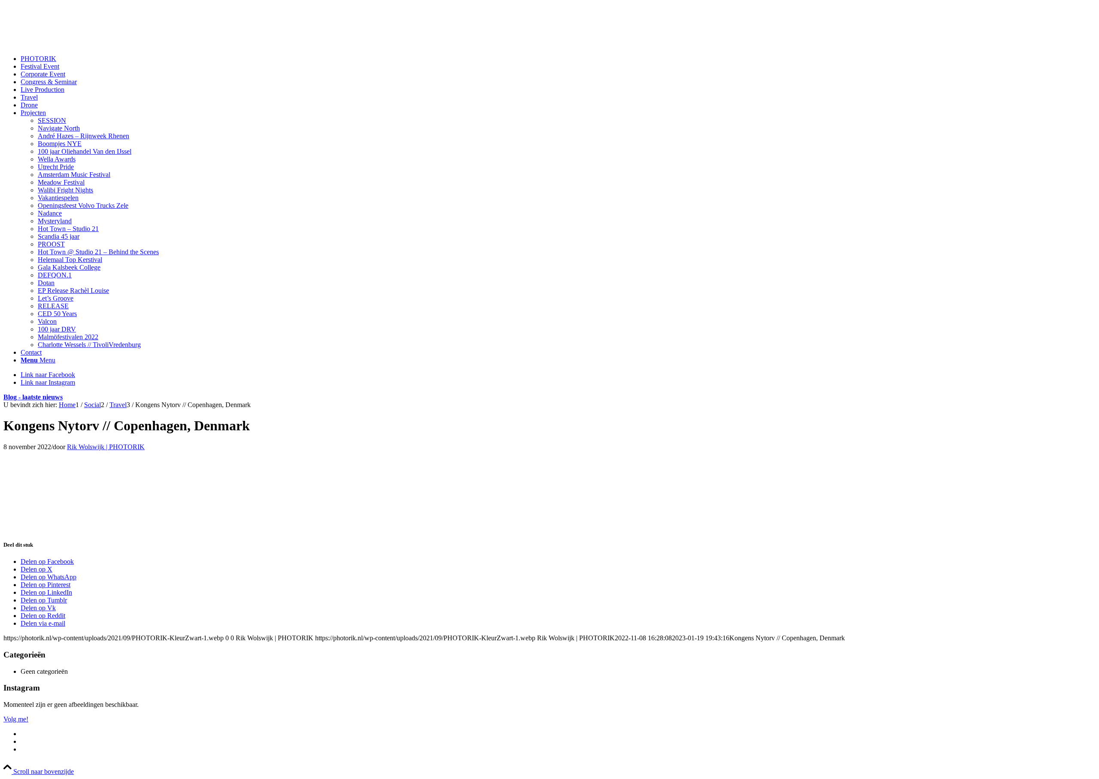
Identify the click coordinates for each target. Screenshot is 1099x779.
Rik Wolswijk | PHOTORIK (106, 446)
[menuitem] (558, 59)
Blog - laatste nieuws (33, 397)
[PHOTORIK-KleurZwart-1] (67, 44)
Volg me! (15, 719)
